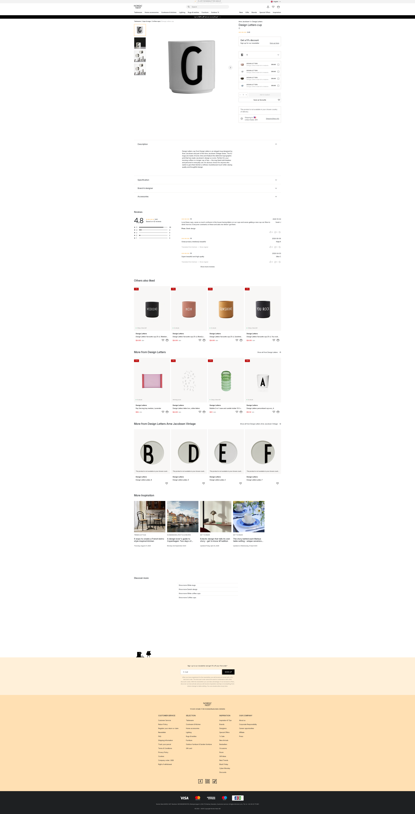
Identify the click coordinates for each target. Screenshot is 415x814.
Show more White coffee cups (189, 593)
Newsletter (162, 732)
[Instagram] (207, 781)
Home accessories (152, 12)
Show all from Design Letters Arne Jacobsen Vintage (259, 424)
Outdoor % (215, 12)
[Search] (189, 7)
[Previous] (153, 67)
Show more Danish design (188, 589)
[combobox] (276, 1)
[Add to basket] (167, 340)
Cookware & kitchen (168, 12)
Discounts (222, 772)
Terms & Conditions (165, 748)
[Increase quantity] (246, 95)
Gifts (247, 12)
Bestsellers (223, 744)
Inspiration (277, 12)
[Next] (230, 67)
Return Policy (163, 724)
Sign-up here (274, 43)
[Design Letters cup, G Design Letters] (191, 67)
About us (242, 720)
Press (241, 736)
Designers (223, 728)
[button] (244, 32)
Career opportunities (246, 728)
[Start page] (138, 7)
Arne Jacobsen (244, 21)
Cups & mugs (146, 21)
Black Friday (223, 764)
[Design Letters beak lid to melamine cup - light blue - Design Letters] (242, 85)
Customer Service (164, 720)
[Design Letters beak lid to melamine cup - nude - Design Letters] (242, 64)
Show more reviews (207, 267)
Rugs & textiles (193, 12)
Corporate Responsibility (248, 724)
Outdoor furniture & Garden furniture (199, 744)
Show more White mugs (187, 585)
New (241, 12)
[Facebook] (200, 781)
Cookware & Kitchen (193, 724)
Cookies (161, 756)
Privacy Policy (163, 752)
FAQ (159, 736)
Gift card (189, 748)
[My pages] (268, 6)
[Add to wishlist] (163, 340)
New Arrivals (223, 740)
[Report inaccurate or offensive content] (279, 232)
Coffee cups (156, 21)
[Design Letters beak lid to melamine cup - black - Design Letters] (242, 78)
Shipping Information (165, 740)
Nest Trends (223, 760)
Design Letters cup (168, 21)
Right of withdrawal (165, 764)
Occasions (223, 748)
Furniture (205, 12)
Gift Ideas (222, 756)
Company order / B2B (166, 760)
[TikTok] (214, 781)
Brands (254, 12)
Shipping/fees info (272, 118)
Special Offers (264, 12)
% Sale (221, 736)
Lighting (182, 12)
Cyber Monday (224, 768)
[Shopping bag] (278, 6)
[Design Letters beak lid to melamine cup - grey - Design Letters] (242, 71)
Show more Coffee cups (187, 597)
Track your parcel (164, 744)
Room (221, 752)
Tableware (138, 12)
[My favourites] (273, 6)
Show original (204, 247)
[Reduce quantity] (240, 95)
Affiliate (241, 732)
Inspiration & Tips (225, 720)
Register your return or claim (168, 728)
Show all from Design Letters (267, 352)
